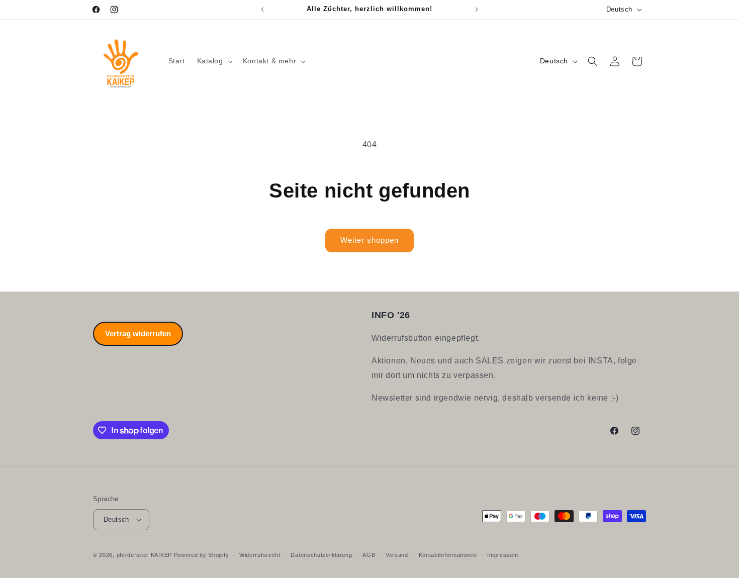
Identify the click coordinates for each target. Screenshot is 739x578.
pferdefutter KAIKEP (144, 555)
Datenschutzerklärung (321, 555)
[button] (214, 60)
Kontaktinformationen (448, 555)
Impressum (502, 555)
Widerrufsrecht (260, 555)
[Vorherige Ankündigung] (262, 9)
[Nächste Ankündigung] (477, 9)
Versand (397, 555)
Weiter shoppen (369, 240)
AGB (368, 555)
